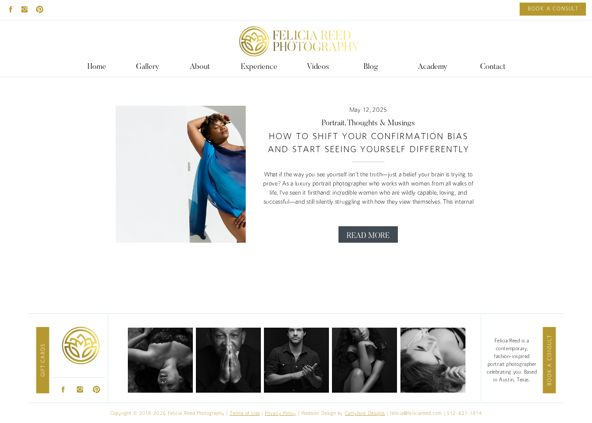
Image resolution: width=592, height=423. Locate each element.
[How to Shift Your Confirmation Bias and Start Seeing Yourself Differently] (181, 174)
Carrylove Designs (365, 413)
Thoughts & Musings (381, 123)
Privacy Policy (280, 413)
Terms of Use (245, 413)
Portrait (333, 123)
